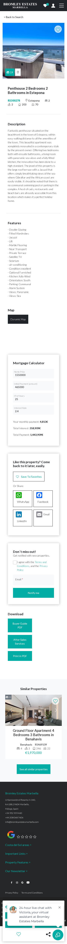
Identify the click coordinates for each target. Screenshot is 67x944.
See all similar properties (34, 769)
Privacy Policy (11, 892)
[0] (45, 6)
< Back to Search (13, 17)
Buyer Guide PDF (20, 625)
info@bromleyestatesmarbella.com (22, 822)
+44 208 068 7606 (14, 817)
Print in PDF (20, 656)
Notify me (33, 592)
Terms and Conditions (32, 892)
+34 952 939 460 (13, 813)
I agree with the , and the (32, 565)
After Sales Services (19, 641)
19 (11, 72)
